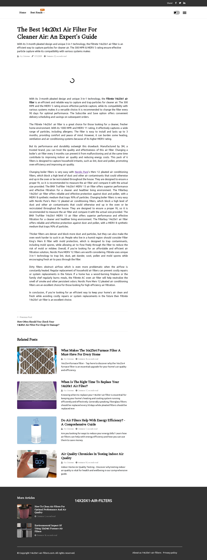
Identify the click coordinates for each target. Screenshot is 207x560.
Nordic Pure (81, 172)
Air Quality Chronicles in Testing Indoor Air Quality (92, 455)
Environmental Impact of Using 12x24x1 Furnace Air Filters (49, 528)
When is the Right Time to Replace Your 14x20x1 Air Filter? (90, 383)
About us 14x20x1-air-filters (146, 552)
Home (22, 13)
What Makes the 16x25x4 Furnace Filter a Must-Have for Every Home (91, 352)
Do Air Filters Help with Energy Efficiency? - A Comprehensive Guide (93, 422)
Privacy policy (170, 552)
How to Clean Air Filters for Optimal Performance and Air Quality (50, 509)
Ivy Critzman (25, 56)
